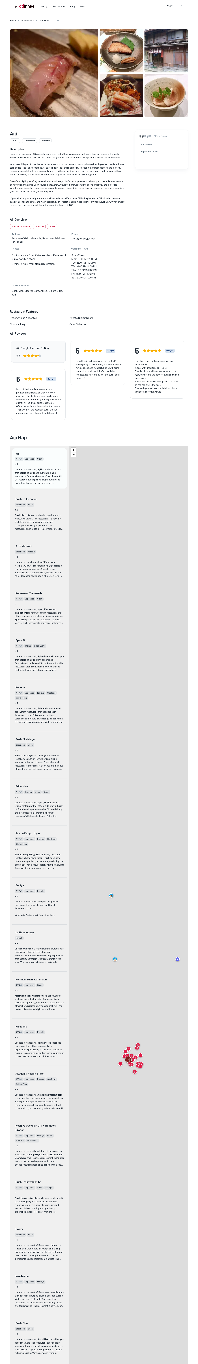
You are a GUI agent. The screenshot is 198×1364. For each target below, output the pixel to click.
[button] (111, 895)
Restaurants (27, 20)
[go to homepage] (22, 8)
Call (15, 140)
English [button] (170, 5)
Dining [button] (44, 6)
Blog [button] (72, 6)
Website (46, 140)
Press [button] (83, 6)
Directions (30, 140)
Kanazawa (44, 20)
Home (13, 20)
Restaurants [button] (59, 6)
